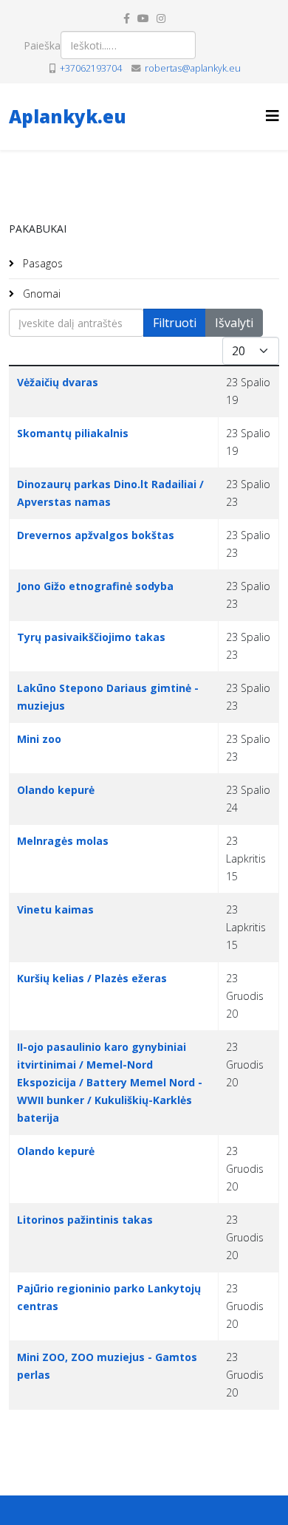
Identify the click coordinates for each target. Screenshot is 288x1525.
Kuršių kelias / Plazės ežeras (92, 978)
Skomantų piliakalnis (72, 433)
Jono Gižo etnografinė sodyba (95, 586)
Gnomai (40, 294)
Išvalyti (234, 323)
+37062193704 (91, 68)
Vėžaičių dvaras (57, 382)
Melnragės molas (63, 841)
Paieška (42, 45)
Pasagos (41, 263)
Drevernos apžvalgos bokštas (95, 535)
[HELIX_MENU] (272, 115)
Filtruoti (174, 323)
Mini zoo (39, 739)
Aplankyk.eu (67, 116)
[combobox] (128, 45)
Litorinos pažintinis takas (85, 1220)
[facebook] (126, 18)
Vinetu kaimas (55, 909)
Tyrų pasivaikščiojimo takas (91, 637)
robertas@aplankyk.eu (193, 68)
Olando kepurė (56, 790)
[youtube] (143, 18)
